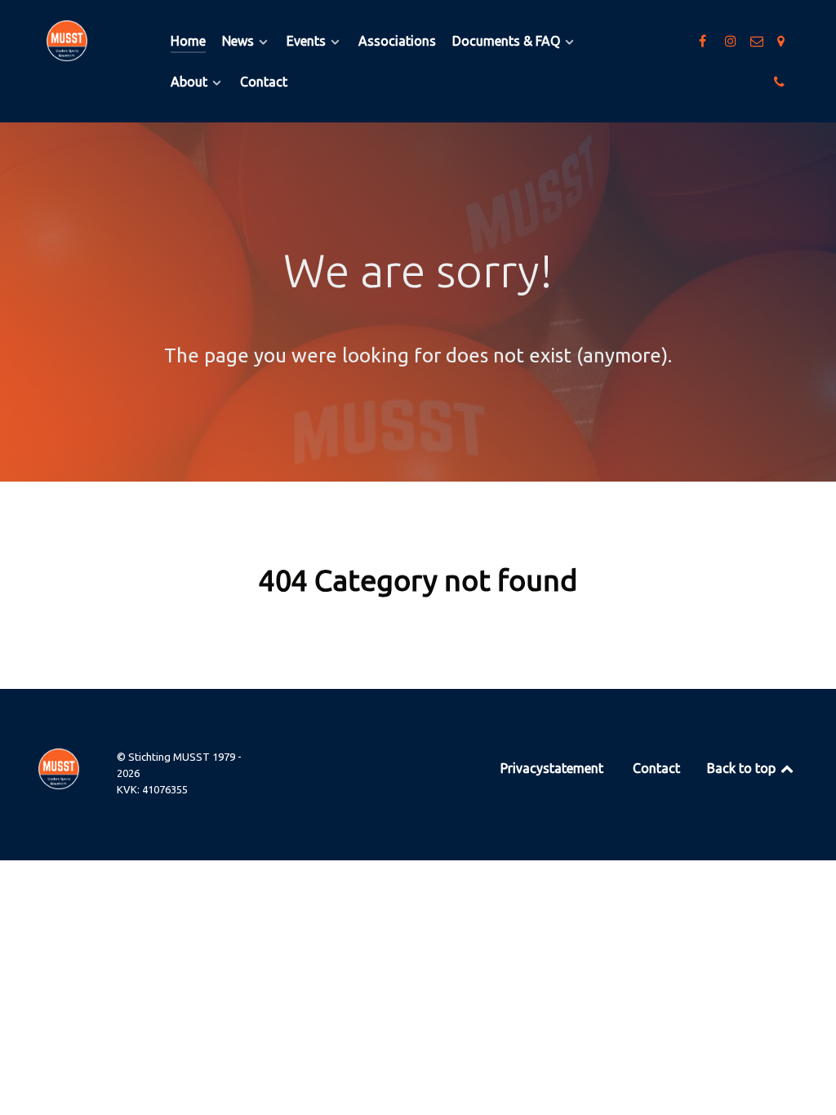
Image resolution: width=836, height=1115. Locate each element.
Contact (656, 768)
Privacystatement (551, 768)
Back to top (743, 768)
